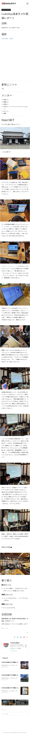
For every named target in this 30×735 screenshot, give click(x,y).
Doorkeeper (13, 624)
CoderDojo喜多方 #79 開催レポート (11, 662)
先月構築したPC (9, 226)
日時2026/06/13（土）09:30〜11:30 (9, 665)
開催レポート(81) (5, 628)
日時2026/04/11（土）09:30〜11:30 (9, 691)
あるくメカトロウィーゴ (10, 266)
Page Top (15, 726)
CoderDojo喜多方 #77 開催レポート (11, 688)
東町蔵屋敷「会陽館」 (8, 38)
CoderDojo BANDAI (15, 106)
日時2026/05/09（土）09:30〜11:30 (9, 678)
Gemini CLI (20, 487)
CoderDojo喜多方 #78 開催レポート (11, 675)
